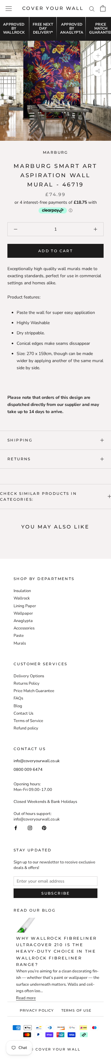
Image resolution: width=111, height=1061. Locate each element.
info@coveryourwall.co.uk (37, 761)
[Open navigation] (9, 8)
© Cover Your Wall (55, 1049)
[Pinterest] (44, 827)
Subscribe (55, 893)
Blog (18, 706)
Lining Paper (25, 606)
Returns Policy (26, 683)
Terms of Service (28, 721)
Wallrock (22, 598)
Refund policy (26, 728)
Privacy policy (37, 1010)
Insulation (22, 591)
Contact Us (23, 713)
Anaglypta (23, 621)
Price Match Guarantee (34, 691)
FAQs (18, 698)
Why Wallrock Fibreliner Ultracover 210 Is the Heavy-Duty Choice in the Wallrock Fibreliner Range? (56, 951)
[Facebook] (16, 827)
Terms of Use (76, 1010)
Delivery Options (29, 676)
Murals (20, 643)
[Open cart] (102, 8)
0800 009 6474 (28, 769)
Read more (26, 998)
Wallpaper (23, 613)
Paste (19, 635)
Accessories (24, 628)
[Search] (92, 8)
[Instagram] (30, 827)
